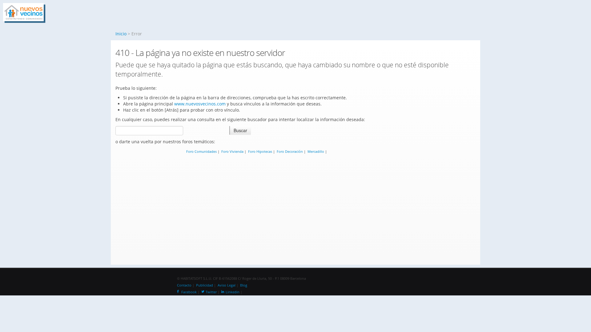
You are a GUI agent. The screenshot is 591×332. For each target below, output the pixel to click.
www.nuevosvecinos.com (200, 104)
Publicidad (204, 285)
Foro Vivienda (232, 151)
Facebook (189, 292)
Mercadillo (316, 151)
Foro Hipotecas (260, 151)
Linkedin (232, 292)
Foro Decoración (290, 151)
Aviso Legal (226, 285)
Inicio (121, 34)
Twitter (211, 292)
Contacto (184, 285)
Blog (243, 285)
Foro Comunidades (201, 151)
